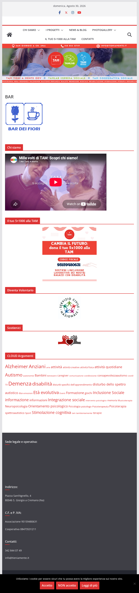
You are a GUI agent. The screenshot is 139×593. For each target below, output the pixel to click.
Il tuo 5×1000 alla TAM (60, 39)
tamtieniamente (84, 413)
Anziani (37, 366)
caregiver (63, 375)
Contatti (87, 39)
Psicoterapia (117, 406)
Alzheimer (16, 366)
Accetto (47, 585)
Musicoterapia (125, 400)
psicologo (86, 406)
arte (48, 367)
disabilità (42, 384)
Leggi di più (89, 585)
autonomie (28, 375)
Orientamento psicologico (48, 406)
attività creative (71, 367)
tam (73, 413)
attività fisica (87, 367)
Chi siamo (29, 30)
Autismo (13, 375)
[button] (38, 30)
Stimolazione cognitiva (51, 412)
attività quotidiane (108, 367)
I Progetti (52, 30)
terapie (97, 413)
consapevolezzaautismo (112, 375)
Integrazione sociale (66, 399)
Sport (28, 413)
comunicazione (76, 375)
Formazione (75, 393)
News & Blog (78, 30)
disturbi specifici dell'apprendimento (72, 384)
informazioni (38, 400)
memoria (112, 400)
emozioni (28, 393)
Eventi (62, 393)
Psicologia (75, 406)
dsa (21, 393)
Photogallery (102, 30)
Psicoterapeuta (100, 406)
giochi (88, 393)
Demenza (19, 383)
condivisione (90, 375)
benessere (52, 375)
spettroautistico (14, 413)
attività (56, 367)
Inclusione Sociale (108, 392)
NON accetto (67, 585)
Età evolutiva (46, 392)
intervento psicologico (96, 400)
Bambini (40, 375)
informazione (17, 399)
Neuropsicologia (16, 406)
